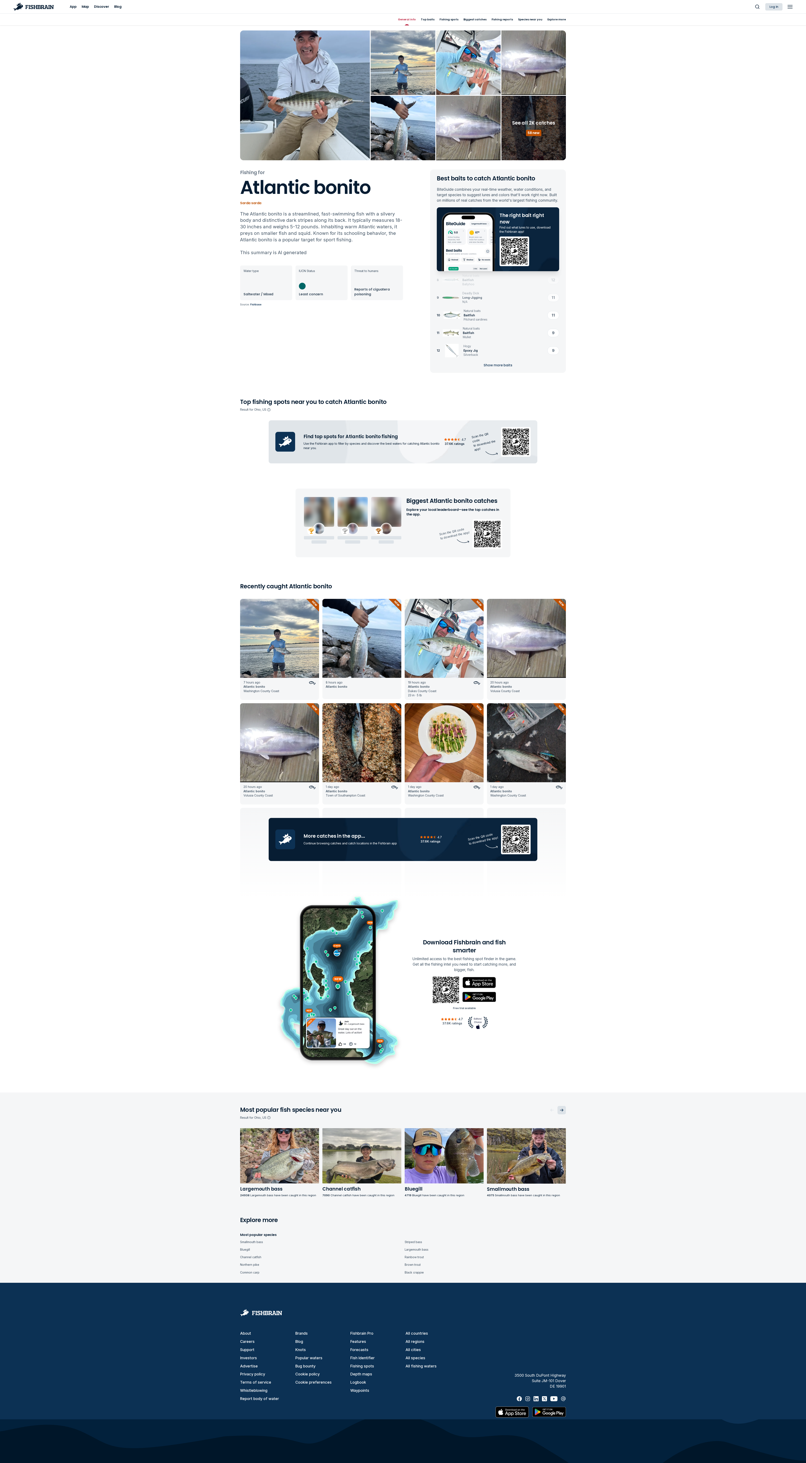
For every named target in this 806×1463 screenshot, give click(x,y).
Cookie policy (307, 1374)
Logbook (358, 1382)
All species (415, 1358)
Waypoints (359, 1390)
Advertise (249, 1366)
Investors (248, 1358)
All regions (415, 1341)
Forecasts (359, 1349)
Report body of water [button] (259, 1398)
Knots (300, 1349)
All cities (413, 1349)
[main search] (757, 7)
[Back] (552, 1110)
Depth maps (361, 1374)
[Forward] (561, 1110)
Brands (301, 1333)
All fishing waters (421, 1366)
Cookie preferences (313, 1382)
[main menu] (790, 6)
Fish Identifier (362, 1358)
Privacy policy (252, 1374)
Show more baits (498, 365)
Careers (247, 1341)
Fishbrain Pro (361, 1333)
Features (358, 1341)
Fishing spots (362, 1366)
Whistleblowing (253, 1390)
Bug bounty (305, 1366)
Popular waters (308, 1358)
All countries (417, 1333)
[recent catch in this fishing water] (279, 649)
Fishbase (256, 304)
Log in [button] (773, 7)
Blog (299, 1341)
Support (247, 1349)
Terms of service (255, 1382)
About (245, 1333)
